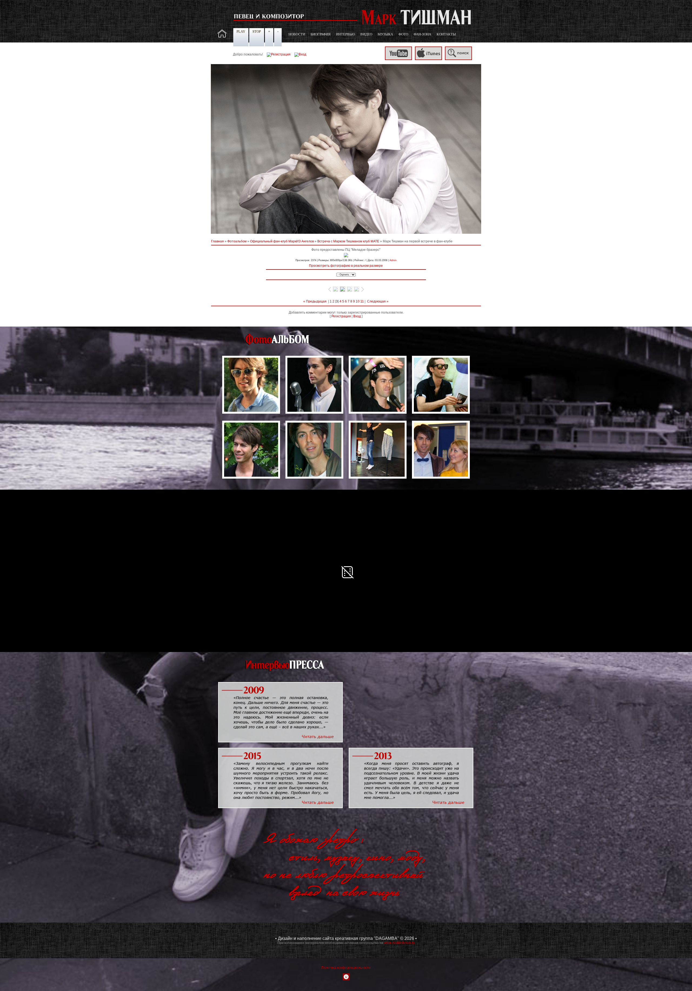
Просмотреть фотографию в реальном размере (346, 266)
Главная (217, 241)
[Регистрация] (279, 54)
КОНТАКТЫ (446, 34)
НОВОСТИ (296, 34)
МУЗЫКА (385, 34)
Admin (393, 260)
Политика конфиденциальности (346, 968)
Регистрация (341, 316)
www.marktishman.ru (399, 943)
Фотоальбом (237, 241)
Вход (357, 316)
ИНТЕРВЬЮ (345, 34)
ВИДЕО (366, 34)
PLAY (241, 31)
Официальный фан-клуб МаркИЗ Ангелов (282, 241)
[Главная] (222, 36)
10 (358, 301)
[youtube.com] (398, 59)
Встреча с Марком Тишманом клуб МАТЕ (348, 241)
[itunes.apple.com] (428, 59)
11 (362, 301)
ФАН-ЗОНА (422, 34)
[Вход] (300, 54)
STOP (256, 31)
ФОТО (403, 34)
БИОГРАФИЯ (321, 34)
